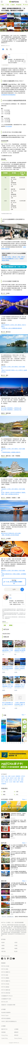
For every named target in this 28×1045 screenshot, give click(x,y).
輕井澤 (11, 778)
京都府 (2, 945)
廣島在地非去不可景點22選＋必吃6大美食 (11, 533)
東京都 (2, 942)
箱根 (7, 779)
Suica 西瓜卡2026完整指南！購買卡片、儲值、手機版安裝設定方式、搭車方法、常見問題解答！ (19, 846)
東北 (19, 779)
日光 (3, 781)
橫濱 (19, 778)
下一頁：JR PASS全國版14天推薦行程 (14, 581)
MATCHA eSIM (4, 1001)
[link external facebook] (2, 959)
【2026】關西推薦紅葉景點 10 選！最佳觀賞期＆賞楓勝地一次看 (19, 890)
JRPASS (23, 776)
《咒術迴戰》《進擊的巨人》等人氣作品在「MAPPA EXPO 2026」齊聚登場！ (18, 835)
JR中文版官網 (8, 126)
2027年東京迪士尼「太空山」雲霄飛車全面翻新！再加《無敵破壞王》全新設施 (19, 821)
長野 (22, 778)
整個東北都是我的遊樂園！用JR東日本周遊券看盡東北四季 (7, 668)
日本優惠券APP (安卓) (6, 998)
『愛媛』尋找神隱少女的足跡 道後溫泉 (10, 535)
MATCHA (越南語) (5, 987)
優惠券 (13, 4)
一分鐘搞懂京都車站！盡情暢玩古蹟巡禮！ (11, 452)
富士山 (3, 779)
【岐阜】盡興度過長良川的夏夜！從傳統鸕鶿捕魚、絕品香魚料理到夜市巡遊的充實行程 (19, 866)
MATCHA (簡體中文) (5, 981)
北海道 (3, 778)
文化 (17, 794)
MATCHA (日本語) (5, 966)
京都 (9, 776)
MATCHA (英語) (4, 969)
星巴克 (10, 779)
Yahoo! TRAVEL (5, 260)
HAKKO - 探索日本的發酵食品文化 (9, 1021)
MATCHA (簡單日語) (5, 990)
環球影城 (18, 776)
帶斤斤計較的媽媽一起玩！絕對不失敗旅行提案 (7, 704)
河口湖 (7, 778)
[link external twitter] (5, 959)
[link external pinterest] (8, 959)
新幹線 (10, 625)
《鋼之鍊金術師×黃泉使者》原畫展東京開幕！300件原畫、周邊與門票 (19, 827)
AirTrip (9, 256)
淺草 (18, 781)
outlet (10, 781)
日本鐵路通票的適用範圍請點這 (8, 94)
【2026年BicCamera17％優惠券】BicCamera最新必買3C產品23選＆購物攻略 (18, 853)
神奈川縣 (3, 951)
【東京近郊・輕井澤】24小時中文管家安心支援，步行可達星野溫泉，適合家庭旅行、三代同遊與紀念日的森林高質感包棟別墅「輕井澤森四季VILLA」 (19, 861)
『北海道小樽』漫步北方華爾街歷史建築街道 (11, 328)
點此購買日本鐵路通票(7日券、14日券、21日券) (14, 266)
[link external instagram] (11, 959)
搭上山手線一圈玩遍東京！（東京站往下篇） (11, 409)
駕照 (22, 779)
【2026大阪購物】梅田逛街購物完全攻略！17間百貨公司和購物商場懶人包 (19, 873)
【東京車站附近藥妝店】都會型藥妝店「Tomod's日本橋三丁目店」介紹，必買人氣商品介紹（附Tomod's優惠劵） (19, 912)
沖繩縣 (15, 948)
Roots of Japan (4, 1015)
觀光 (3, 4)
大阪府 (15, 942)
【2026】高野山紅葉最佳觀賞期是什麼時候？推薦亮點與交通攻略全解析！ (19, 898)
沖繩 (3, 776)
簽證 (14, 781)
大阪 (6, 776)
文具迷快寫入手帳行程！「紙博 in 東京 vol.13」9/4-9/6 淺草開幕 (18, 814)
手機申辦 (4, 783)
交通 (5, 625)
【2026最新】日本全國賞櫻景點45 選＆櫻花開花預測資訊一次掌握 (20, 650)
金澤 (16, 778)
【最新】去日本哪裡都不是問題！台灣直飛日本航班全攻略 (20, 668)
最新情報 (19, 4)
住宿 (17, 791)
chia (9, 57)
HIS (3, 256)
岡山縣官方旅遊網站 (5, 1012)
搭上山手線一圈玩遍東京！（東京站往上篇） (11, 408)
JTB (5, 256)
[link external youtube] (14, 959)
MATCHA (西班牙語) (5, 993)
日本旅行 (22, 258)
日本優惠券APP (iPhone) (7, 996)
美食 (8, 4)
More (23, 714)
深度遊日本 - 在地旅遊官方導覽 (8, 1004)
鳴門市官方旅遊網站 (5, 1018)
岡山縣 (15, 951)
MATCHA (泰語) (4, 975)
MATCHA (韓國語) (5, 978)
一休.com (14, 256)
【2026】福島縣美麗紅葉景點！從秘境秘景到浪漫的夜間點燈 (18, 903)
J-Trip (18, 256)
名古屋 (13, 776)
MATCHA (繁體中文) (5, 972)
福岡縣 (2, 948)
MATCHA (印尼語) (5, 984)
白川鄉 (15, 779)
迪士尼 (6, 781)
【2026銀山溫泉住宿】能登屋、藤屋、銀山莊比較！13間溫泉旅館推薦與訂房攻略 (19, 884)
